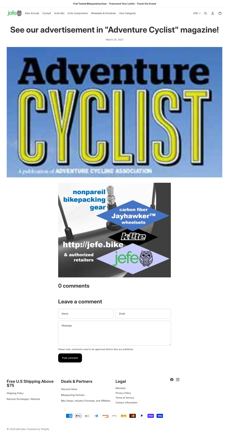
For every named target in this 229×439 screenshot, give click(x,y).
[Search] (205, 13)
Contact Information (126, 402)
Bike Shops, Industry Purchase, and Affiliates (85, 400)
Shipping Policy (15, 393)
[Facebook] (172, 380)
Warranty (121, 388)
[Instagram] (178, 380)
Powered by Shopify (38, 429)
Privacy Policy (123, 392)
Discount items (69, 389)
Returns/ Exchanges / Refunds (23, 398)
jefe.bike (21, 429)
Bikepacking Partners (72, 394)
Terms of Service (125, 397)
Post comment (70, 357)
